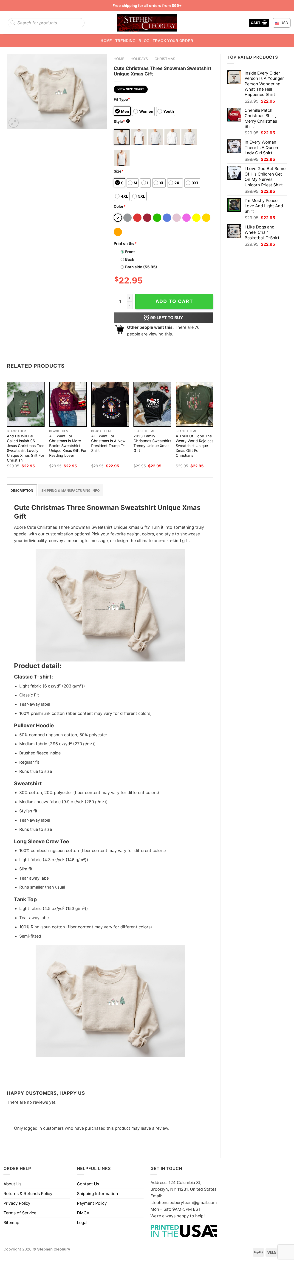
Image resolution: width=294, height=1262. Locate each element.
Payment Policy (92, 1203)
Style (121, 121)
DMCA (83, 1212)
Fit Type (122, 99)
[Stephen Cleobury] (147, 22)
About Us (12, 1183)
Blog (144, 41)
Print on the (125, 243)
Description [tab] (22, 490)
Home (106, 41)
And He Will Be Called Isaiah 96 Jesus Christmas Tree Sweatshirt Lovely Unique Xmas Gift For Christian (25, 448)
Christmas (165, 59)
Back (129, 259)
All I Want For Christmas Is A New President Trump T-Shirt (108, 443)
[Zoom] (13, 123)
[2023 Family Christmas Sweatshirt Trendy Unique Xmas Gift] (152, 404)
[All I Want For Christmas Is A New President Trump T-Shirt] (110, 404)
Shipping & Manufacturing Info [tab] (70, 490)
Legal (82, 1222)
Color (120, 206)
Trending (125, 41)
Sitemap (11, 1222)
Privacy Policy (16, 1203)
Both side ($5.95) (141, 267)
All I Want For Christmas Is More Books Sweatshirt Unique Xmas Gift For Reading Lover (68, 446)
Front (130, 251)
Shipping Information (97, 1193)
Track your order (173, 41)
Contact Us (88, 1183)
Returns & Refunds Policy (27, 1193)
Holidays (139, 59)
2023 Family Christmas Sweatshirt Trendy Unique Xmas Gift (152, 443)
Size (119, 171)
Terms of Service (19, 1212)
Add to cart (174, 301)
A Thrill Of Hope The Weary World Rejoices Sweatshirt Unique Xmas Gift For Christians (194, 446)
